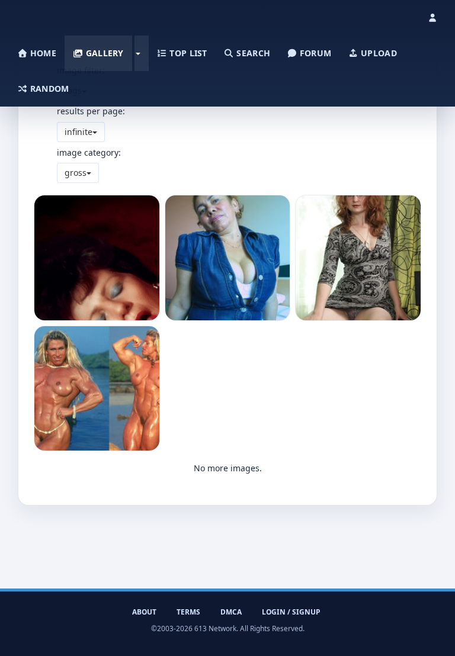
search (252, 53)
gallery (103, 53)
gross (75, 172)
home (42, 53)
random (48, 88)
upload (377, 53)
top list (187, 53)
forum (314, 53)
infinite (78, 131)
